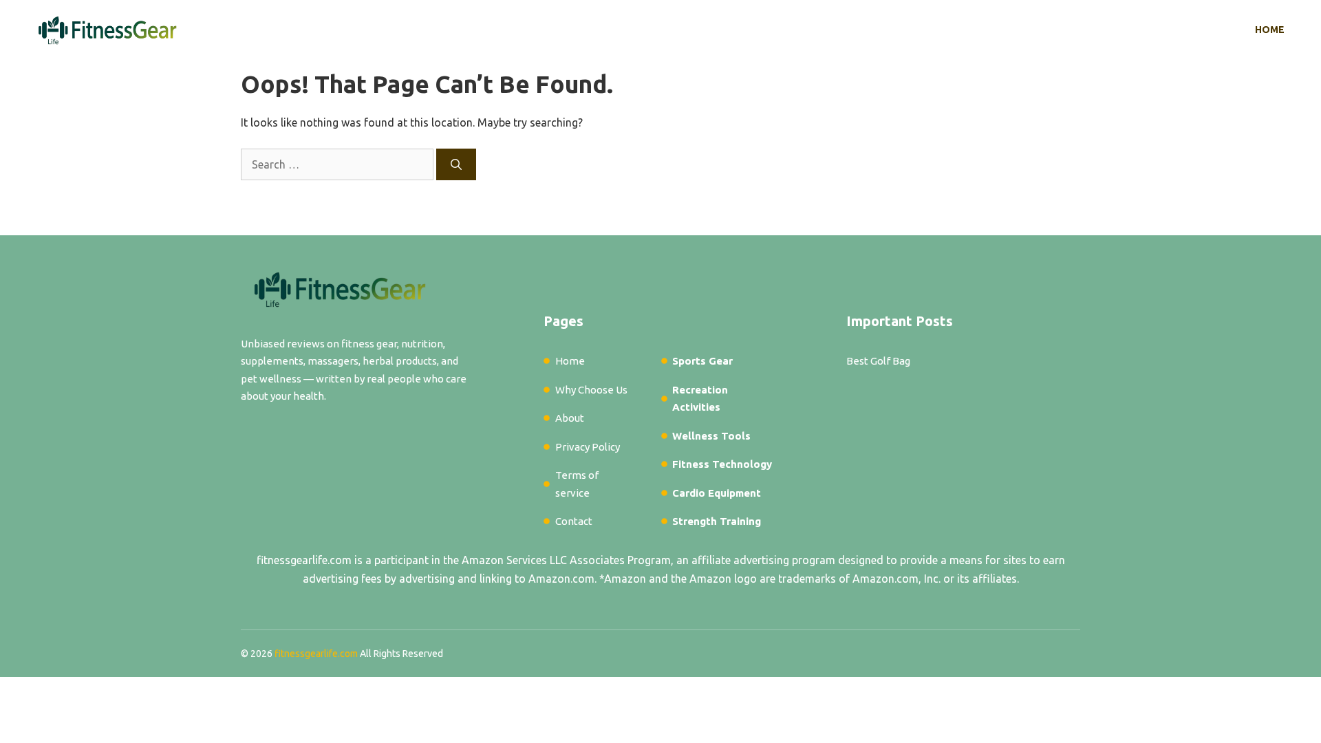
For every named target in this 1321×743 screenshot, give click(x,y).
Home (1270, 29)
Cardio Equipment (716, 493)
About (569, 418)
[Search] (456, 164)
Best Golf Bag (878, 361)
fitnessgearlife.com (304, 560)
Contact (573, 521)
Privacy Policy (587, 447)
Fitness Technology (722, 464)
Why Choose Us (591, 390)
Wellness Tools (711, 436)
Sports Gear (702, 361)
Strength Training (716, 521)
